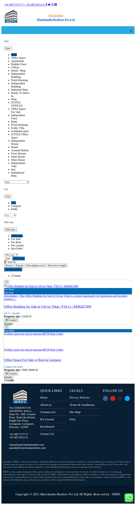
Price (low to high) (57, 265)
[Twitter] (127, 398)
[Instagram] (120, 398)
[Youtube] (112, 398)
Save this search (13, 269)
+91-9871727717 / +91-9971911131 (25, 4)
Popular (19, 265)
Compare (12, 320)
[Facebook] (105, 398)
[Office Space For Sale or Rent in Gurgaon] (68, 343)
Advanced (18, 258)
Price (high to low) (36, 265)
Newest (8, 265)
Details (8, 323)
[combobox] (17, 115)
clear (7, 258)
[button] (8, 48)
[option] (14, 54)
